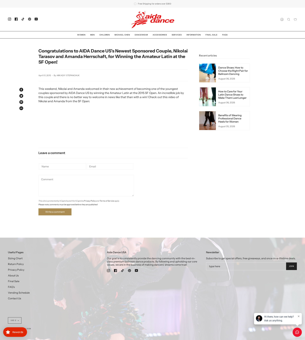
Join (291, 266)
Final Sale (13, 281)
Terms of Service (107, 201)
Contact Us (14, 298)
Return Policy (16, 264)
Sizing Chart (15, 258)
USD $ (13, 320)
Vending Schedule (19, 292)
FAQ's (11, 286)
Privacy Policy (90, 201)
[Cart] (295, 19)
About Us (13, 275)
